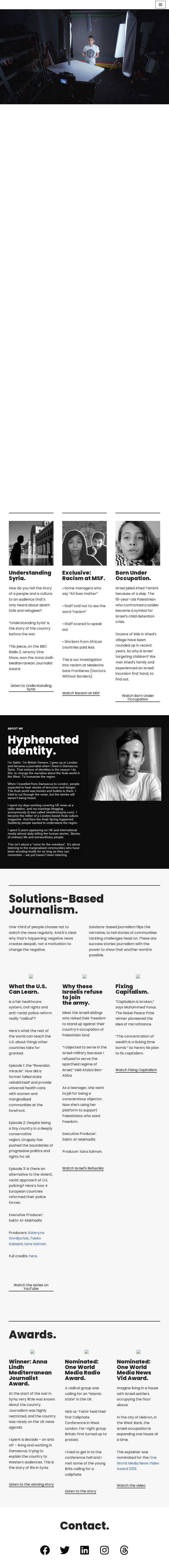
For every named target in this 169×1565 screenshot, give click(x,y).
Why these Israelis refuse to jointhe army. (82, 994)
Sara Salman (35, 1243)
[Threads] (124, 1550)
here (33, 1256)
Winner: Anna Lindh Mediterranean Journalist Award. (30, 1372)
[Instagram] (104, 1550)
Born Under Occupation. (133, 575)
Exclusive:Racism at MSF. (83, 575)
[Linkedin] (84, 1550)
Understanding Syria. (30, 575)
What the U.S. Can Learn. (28, 989)
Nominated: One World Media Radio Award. (82, 1370)
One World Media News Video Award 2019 (138, 1463)
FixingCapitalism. (132, 989)
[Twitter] (65, 1550)
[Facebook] (45, 1550)
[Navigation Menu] (160, 4)
